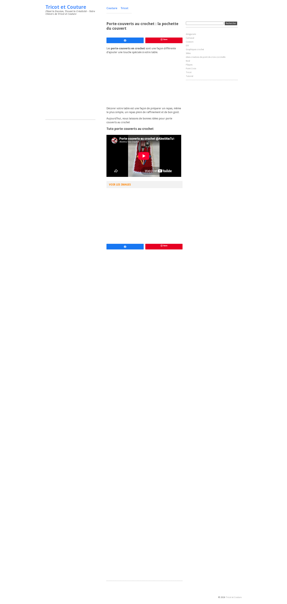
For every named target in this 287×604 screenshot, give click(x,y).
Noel (188, 61)
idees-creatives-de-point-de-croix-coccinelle (205, 57)
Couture (111, 8)
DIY (187, 46)
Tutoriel (189, 76)
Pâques (189, 65)
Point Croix (191, 68)
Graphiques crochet (195, 49)
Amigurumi (191, 34)
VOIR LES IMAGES (120, 184)
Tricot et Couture (66, 7)
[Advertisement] (70, 67)
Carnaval (190, 38)
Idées (188, 53)
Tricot (124, 8)
